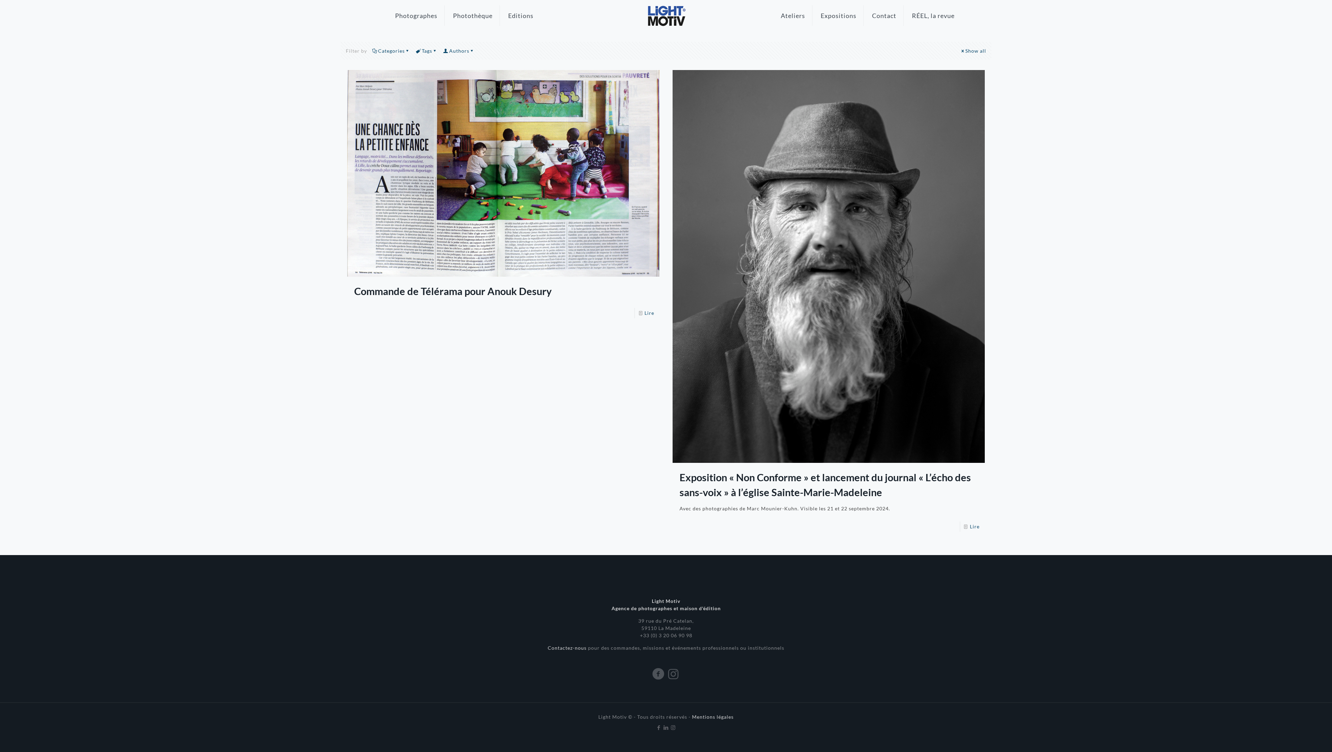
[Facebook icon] (658, 727)
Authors (459, 51)
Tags (427, 51)
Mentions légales (713, 717)
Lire (649, 313)
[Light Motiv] (666, 15)
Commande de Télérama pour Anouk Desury (453, 291)
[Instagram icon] (673, 727)
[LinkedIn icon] (666, 727)
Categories (391, 51)
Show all (975, 51)
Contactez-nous (568, 648)
